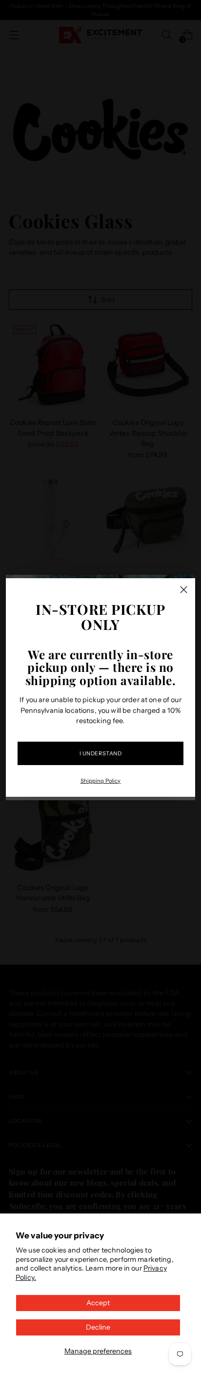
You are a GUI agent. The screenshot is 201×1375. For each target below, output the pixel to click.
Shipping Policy (100, 780)
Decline (98, 1327)
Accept (98, 1302)
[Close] (183, 589)
